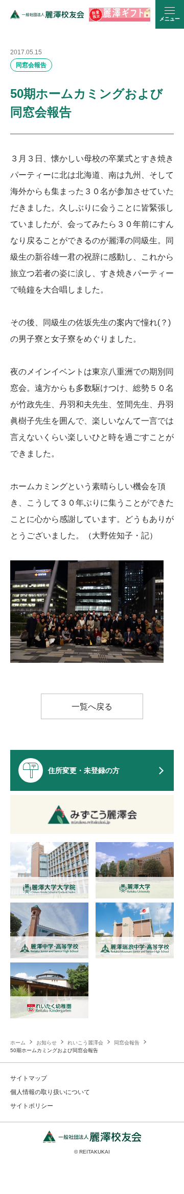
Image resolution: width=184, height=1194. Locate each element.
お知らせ (46, 1042)
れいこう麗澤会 (85, 1042)
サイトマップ (28, 1078)
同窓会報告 (31, 65)
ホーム (18, 1042)
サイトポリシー (31, 1105)
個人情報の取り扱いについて (50, 1092)
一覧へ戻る (92, 706)
